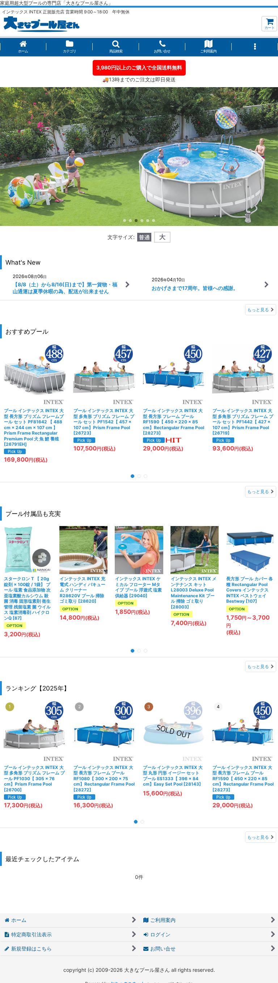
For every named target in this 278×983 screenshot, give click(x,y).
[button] (116, 47)
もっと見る (258, 309)
